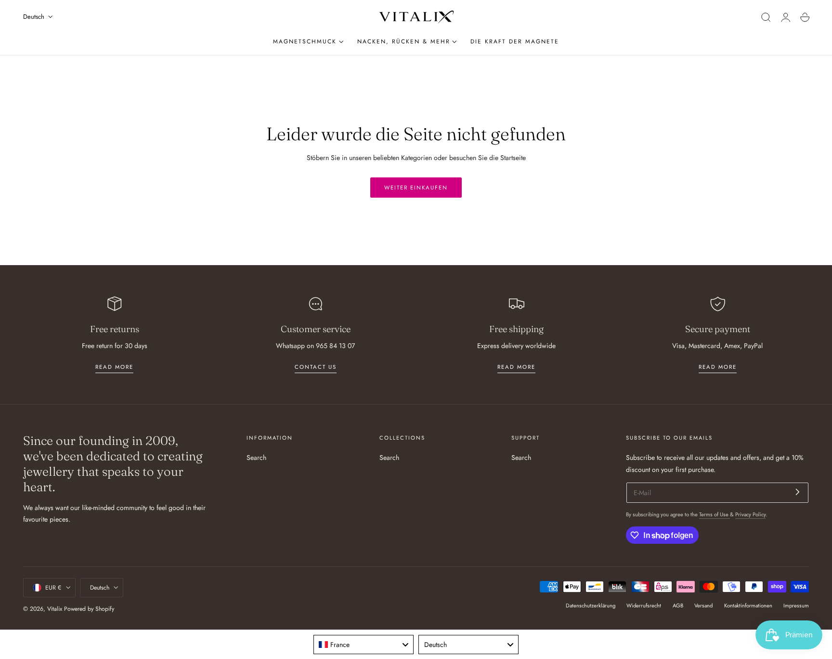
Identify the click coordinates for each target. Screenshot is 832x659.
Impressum (796, 605)
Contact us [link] (316, 367)
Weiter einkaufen (416, 187)
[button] (766, 17)
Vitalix (54, 609)
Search (256, 457)
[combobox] (363, 644)
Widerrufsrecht (643, 605)
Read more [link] (114, 367)
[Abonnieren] (797, 492)
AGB (678, 605)
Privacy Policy (750, 514)
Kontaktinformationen (748, 605)
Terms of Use (714, 514)
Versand (703, 605)
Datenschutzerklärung (590, 605)
